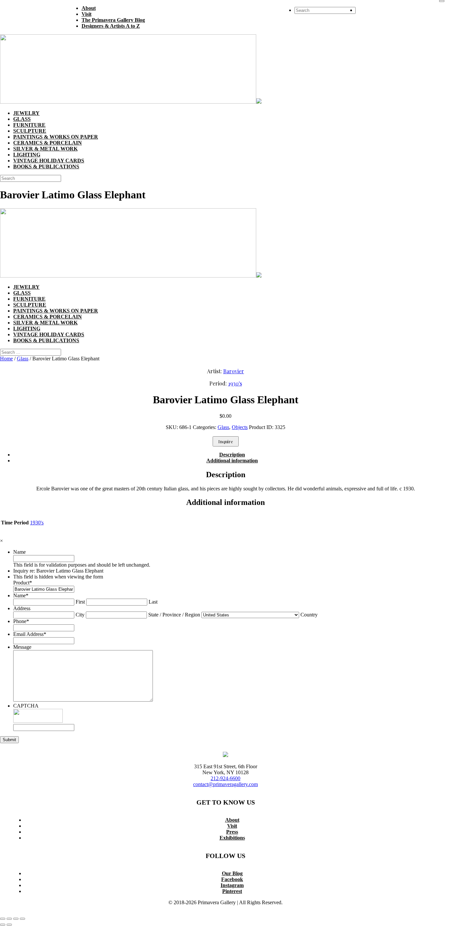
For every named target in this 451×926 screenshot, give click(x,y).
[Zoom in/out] (2, 919)
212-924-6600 (225, 778)
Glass (22, 358)
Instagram (232, 885)
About (232, 820)
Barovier (233, 371)
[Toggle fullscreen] (9, 919)
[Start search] (441, 1)
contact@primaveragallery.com (225, 784)
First (80, 602)
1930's (235, 383)
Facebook (232, 879)
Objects (240, 427)
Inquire (225, 441)
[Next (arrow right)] (9, 925)
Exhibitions (232, 838)
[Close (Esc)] (22, 919)
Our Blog (232, 873)
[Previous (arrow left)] (2, 925)
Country (309, 614)
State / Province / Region (174, 614)
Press (232, 832)
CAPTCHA (26, 706)
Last (153, 602)
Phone (21, 621)
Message (22, 647)
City (80, 614)
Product (22, 582)
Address (21, 608)
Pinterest (232, 891)
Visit (232, 826)
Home (6, 358)
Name (19, 552)
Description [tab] (232, 454)
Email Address (29, 634)
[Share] (15, 919)
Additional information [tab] (232, 460)
